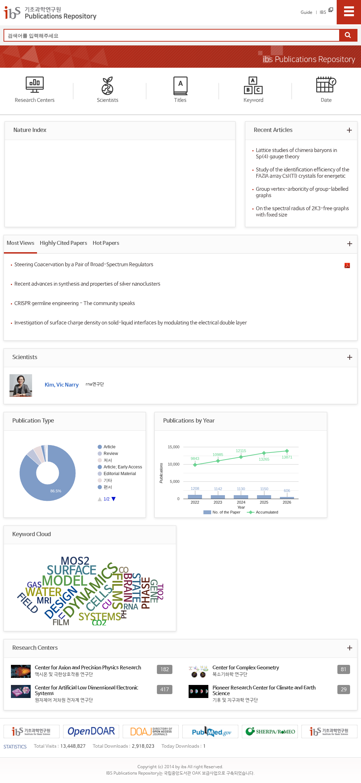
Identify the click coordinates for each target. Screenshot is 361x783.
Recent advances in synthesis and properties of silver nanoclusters (87, 284)
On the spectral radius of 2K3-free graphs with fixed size (302, 212)
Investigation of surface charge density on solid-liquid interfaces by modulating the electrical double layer (130, 323)
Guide (306, 12)
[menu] (349, 12)
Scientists (107, 100)
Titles (180, 100)
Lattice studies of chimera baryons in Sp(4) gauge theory (296, 153)
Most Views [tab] (20, 243)
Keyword (253, 100)
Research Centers (35, 100)
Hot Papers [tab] (106, 243)
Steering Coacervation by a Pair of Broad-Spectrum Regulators (83, 264)
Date (326, 100)
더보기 (349, 130)
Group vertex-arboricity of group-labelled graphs (302, 192)
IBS (323, 12)
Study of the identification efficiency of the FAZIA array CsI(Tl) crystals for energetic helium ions (302, 173)
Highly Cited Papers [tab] (63, 243)
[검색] (348, 36)
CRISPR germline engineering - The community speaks (74, 303)
